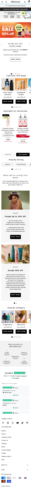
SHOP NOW (15, 295)
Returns (3, 434)
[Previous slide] (1, 44)
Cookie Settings (6, 450)
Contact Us (4, 440)
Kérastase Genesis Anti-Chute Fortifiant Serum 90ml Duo (23, 130)
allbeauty (7, 486)
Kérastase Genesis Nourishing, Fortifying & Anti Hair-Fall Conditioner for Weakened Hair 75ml (8, 132)
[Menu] (2, 2)
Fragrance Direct (6, 456)
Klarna (3, 447)
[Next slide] (29, 44)
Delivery (3, 431)
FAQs (2, 459)
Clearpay (4, 443)
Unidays (3, 453)
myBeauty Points (6, 437)
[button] (6, 2)
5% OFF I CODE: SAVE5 (23, 136)
